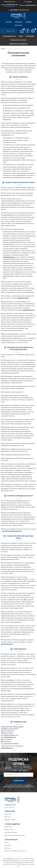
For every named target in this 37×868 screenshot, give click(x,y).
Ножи (21, 36)
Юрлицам (18, 22)
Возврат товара (10, 819)
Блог (7, 842)
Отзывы (28, 22)
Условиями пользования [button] (22, 786)
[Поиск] (3, 31)
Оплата (8, 817)
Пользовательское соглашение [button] (15, 835)
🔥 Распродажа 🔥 (9, 36)
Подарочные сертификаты (18, 43)
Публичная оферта (11, 832)
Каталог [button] (9, 22)
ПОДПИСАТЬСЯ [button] (18, 780)
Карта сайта (9, 829)
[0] (33, 31)
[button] (9, 6)
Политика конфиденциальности (12, 531)
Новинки (8, 845)
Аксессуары (30, 36)
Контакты (18, 25)
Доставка (9, 814)
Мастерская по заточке (18, 40)
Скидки (8, 848)
